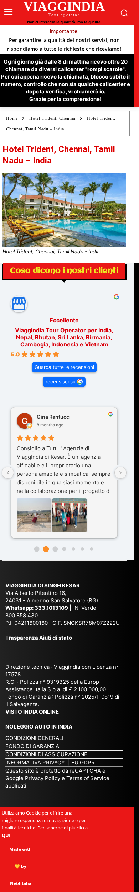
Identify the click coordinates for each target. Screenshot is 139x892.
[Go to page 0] (37, 549)
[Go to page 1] (46, 549)
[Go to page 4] (73, 549)
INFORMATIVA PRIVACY (35, 762)
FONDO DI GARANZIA (32, 746)
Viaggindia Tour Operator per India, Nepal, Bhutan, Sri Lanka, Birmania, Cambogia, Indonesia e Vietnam (64, 337)
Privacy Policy (43, 778)
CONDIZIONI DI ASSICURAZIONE (46, 754)
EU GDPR (83, 762)
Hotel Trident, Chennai (52, 118)
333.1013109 (51, 607)
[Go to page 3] (64, 549)
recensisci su (61, 382)
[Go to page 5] (82, 549)
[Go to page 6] (91, 549)
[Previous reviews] (8, 473)
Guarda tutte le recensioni (64, 367)
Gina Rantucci (54, 417)
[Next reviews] (120, 473)
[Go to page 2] (55, 549)
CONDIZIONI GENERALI (34, 738)
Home (12, 118)
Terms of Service (87, 778)
